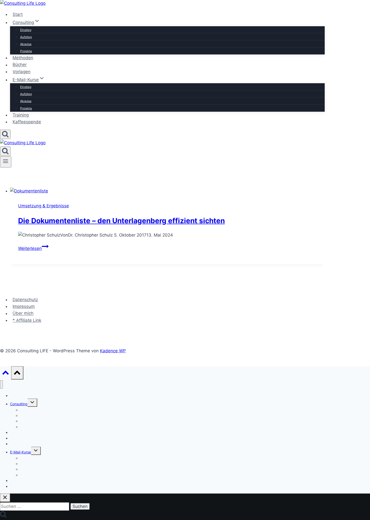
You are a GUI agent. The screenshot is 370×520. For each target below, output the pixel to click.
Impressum (24, 306)
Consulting (18, 404)
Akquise (25, 44)
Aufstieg (26, 37)
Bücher (20, 64)
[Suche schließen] (5, 498)
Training (21, 115)
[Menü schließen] (1, 384)
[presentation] (167, 191)
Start (18, 14)
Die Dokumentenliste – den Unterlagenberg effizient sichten (121, 220)
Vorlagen (21, 71)
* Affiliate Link (27, 320)
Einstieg (25, 30)
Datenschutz (25, 299)
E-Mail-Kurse (20, 452)
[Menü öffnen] (5, 161)
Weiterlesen (33, 248)
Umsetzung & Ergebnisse (43, 205)
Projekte (26, 51)
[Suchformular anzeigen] (5, 134)
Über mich (23, 313)
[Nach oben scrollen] (5, 374)
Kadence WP (113, 350)
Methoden (23, 57)
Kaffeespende (27, 121)
